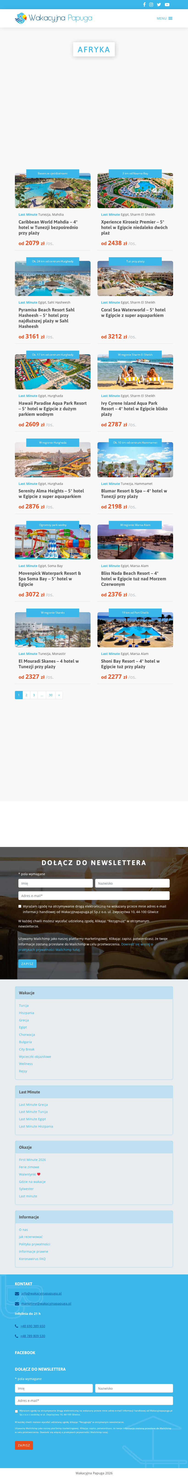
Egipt (125, 214)
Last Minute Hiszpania (36, 1126)
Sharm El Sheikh (142, 214)
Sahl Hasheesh (59, 302)
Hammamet (143, 483)
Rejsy (23, 1071)
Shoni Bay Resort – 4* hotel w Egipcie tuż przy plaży (130, 663)
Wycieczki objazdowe (35, 1056)
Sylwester (26, 1189)
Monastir (59, 653)
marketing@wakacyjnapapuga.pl (46, 1303)
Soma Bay (55, 566)
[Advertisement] (94, 125)
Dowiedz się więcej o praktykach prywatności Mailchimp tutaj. (74, 1432)
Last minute (28, 1196)
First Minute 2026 (32, 1159)
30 (51, 695)
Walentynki (28, 1174)
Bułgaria (25, 1042)
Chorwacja (27, 1034)
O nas (23, 1229)
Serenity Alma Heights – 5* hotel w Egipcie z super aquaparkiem (51, 493)
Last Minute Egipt (32, 1119)
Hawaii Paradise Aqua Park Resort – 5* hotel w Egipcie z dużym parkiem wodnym (53, 408)
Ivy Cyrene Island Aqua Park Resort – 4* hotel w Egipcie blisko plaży (134, 408)
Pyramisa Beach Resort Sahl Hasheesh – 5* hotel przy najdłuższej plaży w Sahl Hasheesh (47, 318)
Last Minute (28, 214)
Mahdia (58, 214)
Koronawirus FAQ (32, 1259)
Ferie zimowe (29, 1167)
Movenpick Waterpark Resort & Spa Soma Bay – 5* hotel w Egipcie (50, 578)
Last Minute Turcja (33, 1111)
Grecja (24, 1020)
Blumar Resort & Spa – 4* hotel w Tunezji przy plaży (134, 493)
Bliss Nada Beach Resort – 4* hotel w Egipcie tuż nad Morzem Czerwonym (133, 578)
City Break (26, 1049)
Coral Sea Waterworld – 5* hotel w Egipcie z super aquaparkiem (133, 312)
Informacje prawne (33, 1251)
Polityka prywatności (34, 1244)
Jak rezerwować (31, 1237)
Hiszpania (26, 1013)
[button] (161, 18)
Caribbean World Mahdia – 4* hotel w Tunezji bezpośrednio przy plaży (48, 227)
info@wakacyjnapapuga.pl (41, 1293)
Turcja (24, 1005)
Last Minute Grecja (33, 1104)
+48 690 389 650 (32, 1326)
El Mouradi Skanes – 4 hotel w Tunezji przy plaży (49, 663)
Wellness (26, 1064)
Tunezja (44, 214)
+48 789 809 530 (32, 1336)
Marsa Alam (139, 566)
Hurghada (55, 396)
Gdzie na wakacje (32, 1181)
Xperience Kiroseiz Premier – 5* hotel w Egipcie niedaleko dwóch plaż (134, 227)
